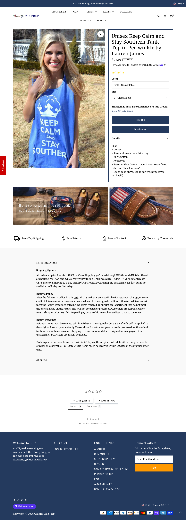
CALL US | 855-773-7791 (107, 488)
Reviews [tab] (73, 406)
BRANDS (84, 20)
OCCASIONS (126, 11)
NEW (75, 11)
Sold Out (140, 120)
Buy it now (140, 129)
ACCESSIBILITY (103, 483)
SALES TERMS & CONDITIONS (111, 469)
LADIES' (107, 11)
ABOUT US (100, 449)
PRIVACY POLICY (103, 474)
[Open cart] (171, 16)
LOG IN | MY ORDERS (66, 449)
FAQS (97, 478)
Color (115, 78)
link (76, 297)
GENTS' (91, 11)
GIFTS (100, 20)
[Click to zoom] (100, 34)
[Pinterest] (21, 500)
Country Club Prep (44, 513)
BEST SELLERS (59, 11)
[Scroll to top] (180, 512)
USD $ (179, 3)
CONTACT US (101, 454)
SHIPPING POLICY (104, 459)
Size (114, 91)
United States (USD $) (157, 505)
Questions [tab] (92, 406)
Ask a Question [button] (83, 400)
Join (154, 467)
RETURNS (99, 463)
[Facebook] (14, 500)
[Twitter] (26, 500)
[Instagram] (18, 500)
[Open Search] (159, 16)
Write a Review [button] (108, 400)
